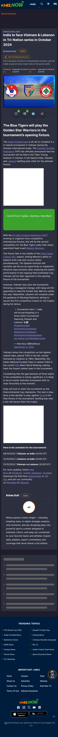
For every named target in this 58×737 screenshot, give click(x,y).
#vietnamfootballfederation (28, 335)
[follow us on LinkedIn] (39, 707)
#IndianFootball (22, 325)
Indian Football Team (11, 31)
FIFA (17, 365)
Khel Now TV (46, 686)
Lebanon (12, 161)
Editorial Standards (29, 691)
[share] (42, 114)
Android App (34, 476)
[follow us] (33, 114)
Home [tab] (33, 4)
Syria (42, 395)
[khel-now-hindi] (55, 4)
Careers (24, 676)
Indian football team (18, 141)
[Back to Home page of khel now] (12, 4)
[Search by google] (42, 4)
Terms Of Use (13, 691)
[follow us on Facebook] (18, 707)
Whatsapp (11, 482)
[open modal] (52, 674)
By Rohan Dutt (9, 51)
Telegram (24, 482)
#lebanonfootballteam (25, 332)
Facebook (17, 473)
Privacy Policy (27, 686)
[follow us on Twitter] (29, 707)
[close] (54, 716)
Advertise (25, 681)
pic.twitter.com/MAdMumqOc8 (29, 338)
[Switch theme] (48, 4)
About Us (11, 681)
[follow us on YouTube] (34, 707)
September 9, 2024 (24, 347)
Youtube (47, 473)
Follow (22, 51)
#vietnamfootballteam (25, 328)
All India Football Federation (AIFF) (30, 235)
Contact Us (12, 686)
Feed (42, 676)
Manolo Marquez (35, 248)
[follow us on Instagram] (23, 707)
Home (9, 676)
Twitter (26, 473)
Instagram (36, 473)
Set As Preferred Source (18, 57)
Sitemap (43, 681)
